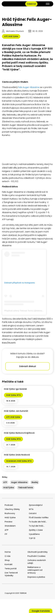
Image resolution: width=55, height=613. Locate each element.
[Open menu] (47, 3)
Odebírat (31, 4)
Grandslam (11, 461)
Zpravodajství (35, 505)
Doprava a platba (36, 577)
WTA (19, 395)
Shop (7, 560)
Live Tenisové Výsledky (11, 574)
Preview (8, 521)
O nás (7, 556)
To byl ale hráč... (36, 525)
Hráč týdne (13, 36)
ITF (6, 534)
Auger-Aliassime (19, 482)
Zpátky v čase (36, 530)
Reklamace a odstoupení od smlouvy (35, 570)
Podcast (9, 505)
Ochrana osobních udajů (37, 561)
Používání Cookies (36, 556)
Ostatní (32, 513)
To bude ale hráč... (38, 521)
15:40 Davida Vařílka (38, 517)
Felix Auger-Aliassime (28, 87)
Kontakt (9, 564)
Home (8, 551)
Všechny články (12, 509)
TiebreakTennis (25, 487)
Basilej (35, 482)
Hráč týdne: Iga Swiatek (15, 389)
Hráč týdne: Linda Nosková (17, 454)
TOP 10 (32, 538)
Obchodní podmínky (38, 551)
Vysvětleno (34, 534)
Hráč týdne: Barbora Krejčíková (19, 433)
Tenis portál (10, 568)
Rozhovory (10, 513)
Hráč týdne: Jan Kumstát (16, 411)
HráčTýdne (8, 487)
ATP (6, 36)
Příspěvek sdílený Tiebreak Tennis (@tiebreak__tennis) (27, 311)
